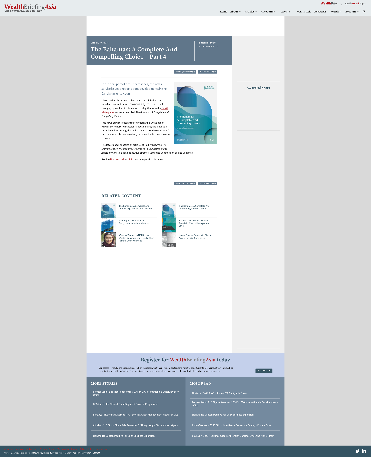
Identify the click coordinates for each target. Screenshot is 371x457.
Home (223, 11)
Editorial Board (46, 449)
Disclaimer (101, 449)
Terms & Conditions (67, 449)
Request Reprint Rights (208, 71)
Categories (268, 11)
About (234, 11)
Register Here (264, 370)
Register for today (185, 360)
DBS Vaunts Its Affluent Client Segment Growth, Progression (125, 404)
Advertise (32, 449)
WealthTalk (303, 11)
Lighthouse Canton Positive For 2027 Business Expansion (124, 435)
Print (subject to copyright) (185, 71)
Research (320, 11)
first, (112, 159)
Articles (250, 11)
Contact (20, 449)
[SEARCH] (364, 12)
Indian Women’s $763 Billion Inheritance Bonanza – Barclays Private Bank (231, 425)
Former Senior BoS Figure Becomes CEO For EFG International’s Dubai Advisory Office (136, 393)
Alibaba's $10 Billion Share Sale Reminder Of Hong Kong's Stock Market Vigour (135, 425)
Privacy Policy (86, 449)
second (120, 159)
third (131, 159)
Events (285, 11)
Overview (8, 449)
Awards (335, 11)
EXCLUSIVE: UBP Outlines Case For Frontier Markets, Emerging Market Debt (233, 435)
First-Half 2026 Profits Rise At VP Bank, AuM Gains (219, 393)
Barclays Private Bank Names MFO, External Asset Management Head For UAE (135, 414)
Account (351, 11)
